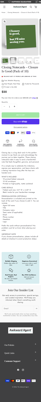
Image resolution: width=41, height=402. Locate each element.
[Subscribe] (36, 308)
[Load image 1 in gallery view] (5, 60)
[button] (4, 7)
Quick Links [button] (9, 353)
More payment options (20, 127)
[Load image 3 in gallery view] (21, 60)
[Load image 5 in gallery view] (37, 60)
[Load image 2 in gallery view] (13, 60)
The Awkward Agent (23, 387)
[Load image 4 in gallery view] (29, 60)
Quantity (5, 102)
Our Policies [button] (9, 345)
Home (3, 12)
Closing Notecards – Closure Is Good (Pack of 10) (23, 12)
